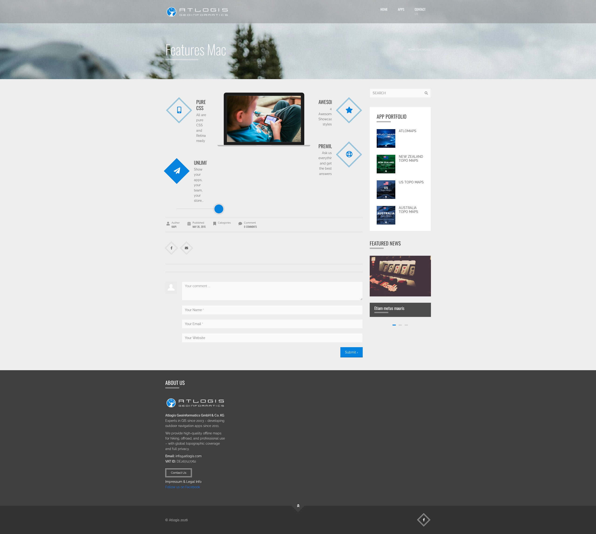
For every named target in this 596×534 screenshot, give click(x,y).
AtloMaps (407, 131)
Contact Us (178, 472)
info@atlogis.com (189, 456)
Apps (401, 9)
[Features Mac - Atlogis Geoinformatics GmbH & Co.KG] (197, 11)
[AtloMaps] (386, 138)
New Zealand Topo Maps (411, 159)
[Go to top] (298, 506)
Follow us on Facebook (182, 487)
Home (384, 9)
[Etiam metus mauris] (400, 276)
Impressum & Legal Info (183, 482)
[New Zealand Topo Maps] (386, 164)
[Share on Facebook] (171, 248)
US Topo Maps (411, 182)
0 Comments (250, 226)
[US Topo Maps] (386, 189)
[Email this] (186, 248)
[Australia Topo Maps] (386, 215)
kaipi (174, 226)
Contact (420, 11)
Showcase (424, 49)
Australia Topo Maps (408, 210)
